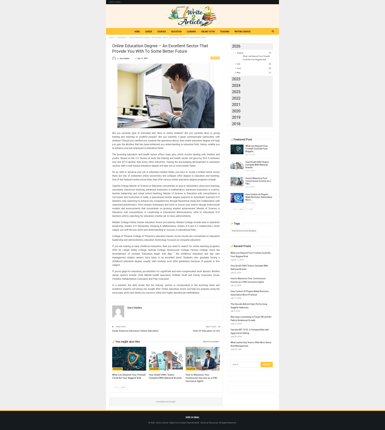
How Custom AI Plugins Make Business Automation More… (258, 197)
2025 (236, 79)
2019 (236, 117)
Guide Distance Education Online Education (135, 330)
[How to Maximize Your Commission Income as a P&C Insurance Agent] (203, 359)
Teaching (224, 31)
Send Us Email (115, 2)
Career (148, 31)
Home (137, 31)
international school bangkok (244, 231)
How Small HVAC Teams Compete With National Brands (257, 165)
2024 (236, 85)
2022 (236, 98)
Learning (191, 31)
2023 (236, 92)
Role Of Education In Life (206, 330)
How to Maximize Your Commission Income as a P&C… (258, 181)
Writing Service (243, 31)
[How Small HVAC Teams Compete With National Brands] (166, 359)
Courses (161, 31)
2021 (236, 104)
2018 (236, 124)
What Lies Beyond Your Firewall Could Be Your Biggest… (256, 149)
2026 (236, 46)
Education (176, 31)
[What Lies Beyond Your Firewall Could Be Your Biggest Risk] (129, 359)
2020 (236, 111)
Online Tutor (208, 31)
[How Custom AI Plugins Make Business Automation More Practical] (237, 198)
